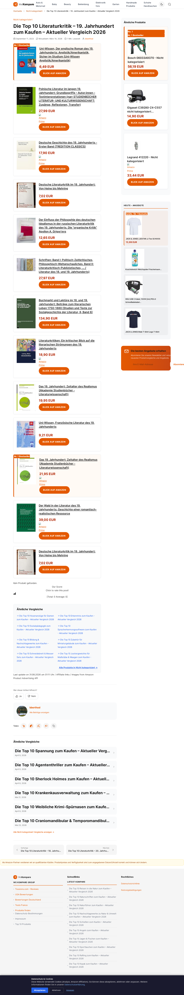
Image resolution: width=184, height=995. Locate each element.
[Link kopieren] (54, 726)
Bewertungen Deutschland (28, 899)
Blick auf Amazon (54, 73)
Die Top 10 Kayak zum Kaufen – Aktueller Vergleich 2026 (88, 965)
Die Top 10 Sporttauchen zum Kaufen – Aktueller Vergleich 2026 (92, 948)
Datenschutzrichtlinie (130, 883)
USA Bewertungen (24, 894)
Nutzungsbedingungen (131, 890)
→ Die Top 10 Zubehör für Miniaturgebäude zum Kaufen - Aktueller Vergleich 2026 (77, 643)
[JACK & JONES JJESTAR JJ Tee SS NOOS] (146, 226)
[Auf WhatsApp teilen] (39, 726)
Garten (115, 4)
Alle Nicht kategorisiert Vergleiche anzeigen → (33, 832)
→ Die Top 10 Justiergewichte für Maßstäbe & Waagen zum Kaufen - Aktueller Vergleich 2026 (74, 657)
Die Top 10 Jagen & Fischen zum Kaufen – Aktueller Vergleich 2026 (89, 940)
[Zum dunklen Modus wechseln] (162, 4)
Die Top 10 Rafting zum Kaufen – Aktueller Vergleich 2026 (89, 957)
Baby (54, 4)
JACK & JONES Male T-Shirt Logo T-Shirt (142, 332)
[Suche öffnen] (169, 4)
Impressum (20, 918)
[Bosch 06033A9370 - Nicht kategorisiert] (137, 46)
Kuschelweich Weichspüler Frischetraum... (143, 269)
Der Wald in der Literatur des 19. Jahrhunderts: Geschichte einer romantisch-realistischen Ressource (68, 509)
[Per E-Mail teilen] (46, 726)
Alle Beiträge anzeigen (39, 712)
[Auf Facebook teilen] (31, 726)
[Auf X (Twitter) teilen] (24, 726)
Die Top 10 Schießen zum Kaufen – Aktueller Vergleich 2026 (90, 923)
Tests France (21, 905)
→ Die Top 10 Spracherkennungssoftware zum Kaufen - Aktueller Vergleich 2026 (77, 629)
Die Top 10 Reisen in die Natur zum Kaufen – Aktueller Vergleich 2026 (90, 890)
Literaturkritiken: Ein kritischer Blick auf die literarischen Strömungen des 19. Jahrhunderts (67, 344)
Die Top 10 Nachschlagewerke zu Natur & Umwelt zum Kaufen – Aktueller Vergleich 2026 (92, 915)
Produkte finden (23, 910)
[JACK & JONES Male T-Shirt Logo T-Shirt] (145, 319)
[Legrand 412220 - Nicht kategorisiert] (136, 145)
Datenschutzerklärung (75, 984)
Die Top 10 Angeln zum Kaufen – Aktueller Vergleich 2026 (89, 932)
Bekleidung (83, 4)
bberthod (89, 38)
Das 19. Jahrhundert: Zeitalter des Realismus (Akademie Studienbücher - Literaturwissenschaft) (68, 390)
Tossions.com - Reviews (27, 889)
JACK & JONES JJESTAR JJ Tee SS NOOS (143, 239)
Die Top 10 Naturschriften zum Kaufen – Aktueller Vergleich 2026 (92, 898)
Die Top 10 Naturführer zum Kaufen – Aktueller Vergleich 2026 (91, 907)
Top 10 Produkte (23, 924)
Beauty (67, 4)
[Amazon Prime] (68, 118)
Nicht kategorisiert (22, 19)
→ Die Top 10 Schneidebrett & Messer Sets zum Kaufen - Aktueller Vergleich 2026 (35, 657)
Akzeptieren (39, 990)
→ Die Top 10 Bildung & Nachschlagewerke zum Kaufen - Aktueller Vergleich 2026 (33, 643)
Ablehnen (56, 990)
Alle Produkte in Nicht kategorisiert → (78, 667)
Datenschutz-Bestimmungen (29, 913)
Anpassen (70, 990)
